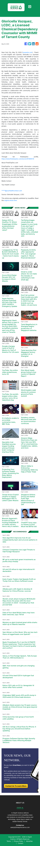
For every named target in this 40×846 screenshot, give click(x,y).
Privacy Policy (18, 841)
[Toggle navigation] (29, 6)
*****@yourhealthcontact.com (12, 191)
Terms (9, 841)
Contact (20, 843)
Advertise (29, 841)
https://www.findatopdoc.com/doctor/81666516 (18, 159)
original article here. (10, 200)
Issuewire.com (27, 52)
